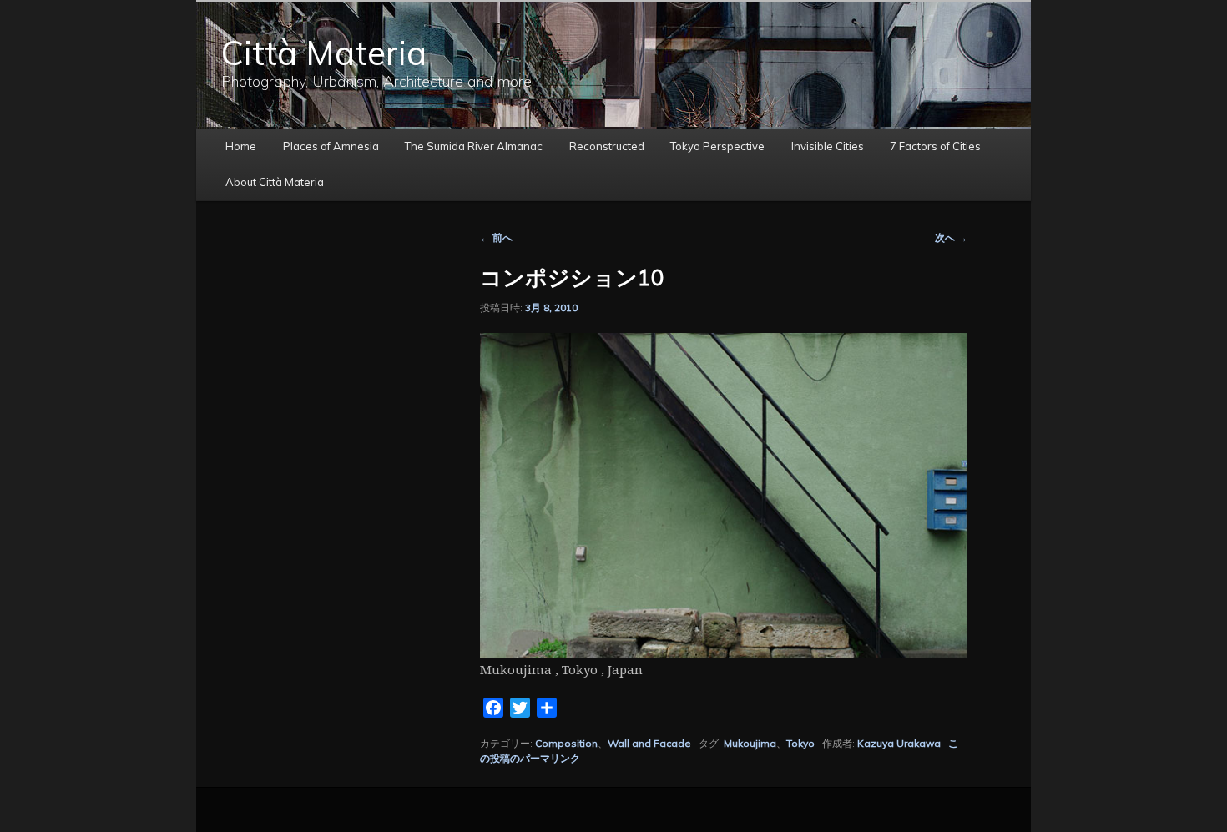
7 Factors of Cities (935, 146)
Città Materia (324, 52)
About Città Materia (274, 182)
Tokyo (800, 743)
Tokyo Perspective (717, 146)
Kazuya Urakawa (899, 743)
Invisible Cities (827, 146)
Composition (566, 743)
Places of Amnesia (331, 146)
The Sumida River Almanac (474, 146)
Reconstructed (606, 146)
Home (240, 146)
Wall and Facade (649, 743)
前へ (496, 237)
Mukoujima (750, 743)
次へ (951, 237)
